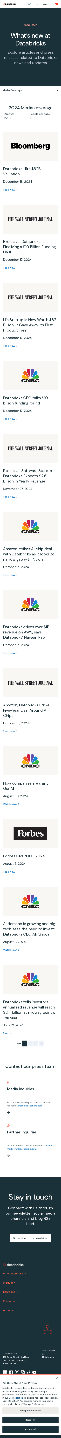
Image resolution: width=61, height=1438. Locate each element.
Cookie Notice (16, 1397)
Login (45, 4)
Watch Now (10, 804)
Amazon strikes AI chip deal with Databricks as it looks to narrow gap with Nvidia (28, 554)
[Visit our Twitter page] (17, 1372)
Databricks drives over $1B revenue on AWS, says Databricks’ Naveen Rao (26, 632)
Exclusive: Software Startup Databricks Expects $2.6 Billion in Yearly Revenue (27, 476)
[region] (30, 1404)
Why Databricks (13, 1273)
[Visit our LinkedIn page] (5, 1372)
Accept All (30, 1429)
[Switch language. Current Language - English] (29, 4)
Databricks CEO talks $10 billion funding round (25, 400)
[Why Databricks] (25, 1274)
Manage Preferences (30, 1410)
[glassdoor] (28, 1372)
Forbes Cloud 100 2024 (24, 856)
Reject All (30, 1420)
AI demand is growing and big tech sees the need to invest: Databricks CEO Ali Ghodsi (29, 929)
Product (8, 1282)
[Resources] (18, 1301)
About (7, 1310)
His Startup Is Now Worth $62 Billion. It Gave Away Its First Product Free (29, 325)
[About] (13, 1310)
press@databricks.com (30, 1105)
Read (6, 1033)
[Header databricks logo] (9, 4)
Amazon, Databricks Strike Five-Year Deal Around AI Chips (26, 710)
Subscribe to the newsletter (30, 1238)
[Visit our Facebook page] (11, 1372)
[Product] (15, 1283)
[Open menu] (56, 4)
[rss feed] (23, 1372)
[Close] (56, 1378)
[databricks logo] (13, 1265)
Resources (9, 1301)
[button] (37, 4)
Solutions (9, 1292)
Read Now (9, 189)
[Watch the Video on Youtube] (34, 1372)
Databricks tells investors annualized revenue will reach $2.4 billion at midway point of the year (30, 1009)
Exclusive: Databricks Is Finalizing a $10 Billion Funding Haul (29, 246)
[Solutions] (17, 1292)
